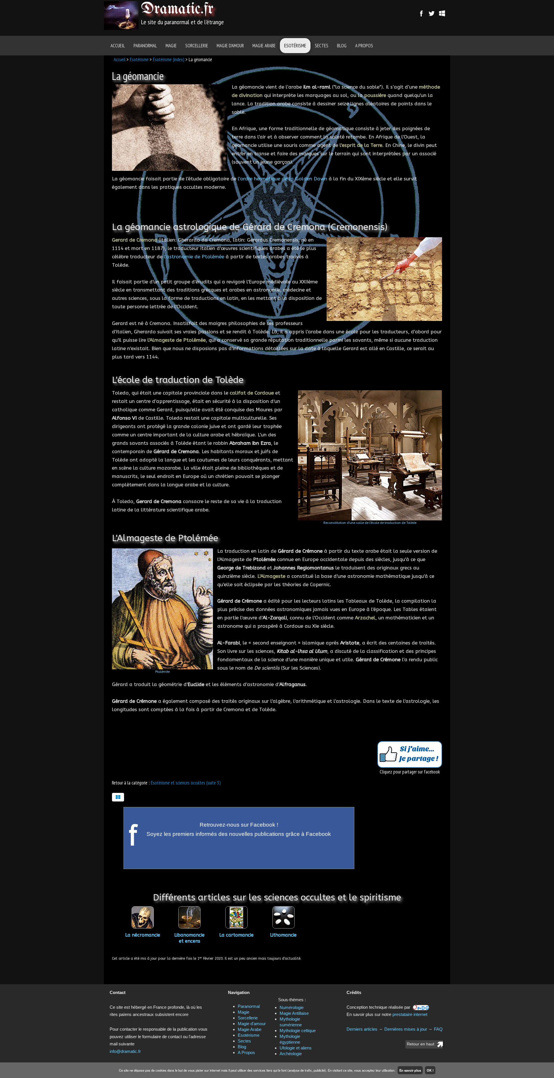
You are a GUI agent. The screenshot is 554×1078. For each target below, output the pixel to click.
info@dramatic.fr (125, 1051)
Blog (342, 45)
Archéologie (291, 1053)
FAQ (438, 1029)
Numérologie (292, 1007)
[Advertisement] (309, 16)
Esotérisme (295, 45)
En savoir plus (410, 1070)
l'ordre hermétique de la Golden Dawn (282, 179)
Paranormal (145, 45)
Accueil (118, 45)
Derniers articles (362, 1029)
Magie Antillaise (294, 1013)
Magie (171, 45)
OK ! (430, 1070)
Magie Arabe (264, 45)
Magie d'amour (230, 45)
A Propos (364, 45)
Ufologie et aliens (296, 1047)
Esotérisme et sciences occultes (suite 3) (186, 783)
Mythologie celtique (298, 1030)
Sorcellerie (196, 45)
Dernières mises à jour (405, 1029)
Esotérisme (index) (168, 59)
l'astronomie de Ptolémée (194, 256)
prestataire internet (409, 1014)
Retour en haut (420, 1044)
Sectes (321, 45)
